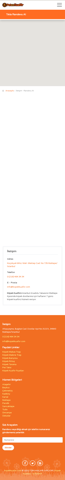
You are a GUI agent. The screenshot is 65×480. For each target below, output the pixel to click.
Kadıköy (6, 394)
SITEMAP (37, 473)
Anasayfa (10, 91)
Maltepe (6, 400)
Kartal (5, 397)
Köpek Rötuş (8, 361)
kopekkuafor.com (12, 470)
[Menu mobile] (59, 5)
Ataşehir (6, 384)
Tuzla (4, 409)
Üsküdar (6, 416)
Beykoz (5, 387)
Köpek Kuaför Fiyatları (13, 370)
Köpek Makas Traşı (11, 352)
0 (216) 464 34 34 (15, 276)
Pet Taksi (6, 367)
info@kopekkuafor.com (18, 287)
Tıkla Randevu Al (16, 14)
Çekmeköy (7, 390)
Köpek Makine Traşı (11, 355)
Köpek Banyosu (10, 358)
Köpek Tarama (9, 364)
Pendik (5, 403)
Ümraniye (7, 412)
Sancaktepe (8, 406)
